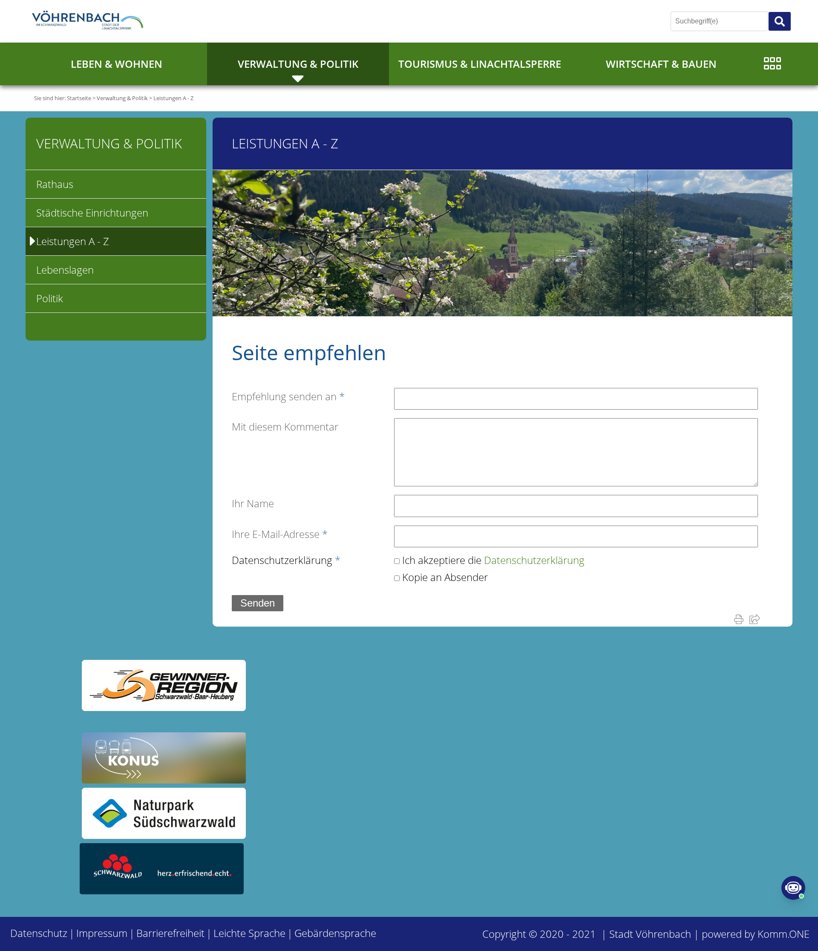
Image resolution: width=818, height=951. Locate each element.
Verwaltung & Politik (298, 64)
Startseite (79, 98)
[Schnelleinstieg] (772, 64)
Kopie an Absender (445, 577)
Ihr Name (253, 503)
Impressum (101, 933)
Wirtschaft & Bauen (661, 64)
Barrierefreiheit (170, 933)
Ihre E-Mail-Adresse (280, 534)
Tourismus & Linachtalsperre (479, 64)
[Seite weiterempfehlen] (756, 619)
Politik (49, 298)
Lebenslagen (65, 270)
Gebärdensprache (335, 933)
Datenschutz (38, 933)
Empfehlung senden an (288, 396)
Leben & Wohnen (116, 64)
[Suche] (779, 21)
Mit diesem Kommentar (285, 426)
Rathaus (54, 184)
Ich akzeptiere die (493, 560)
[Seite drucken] (740, 619)
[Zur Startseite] (89, 21)
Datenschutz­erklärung (286, 560)
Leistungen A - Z (173, 98)
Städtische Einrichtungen (92, 212)
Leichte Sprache (249, 933)
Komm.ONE (783, 934)
